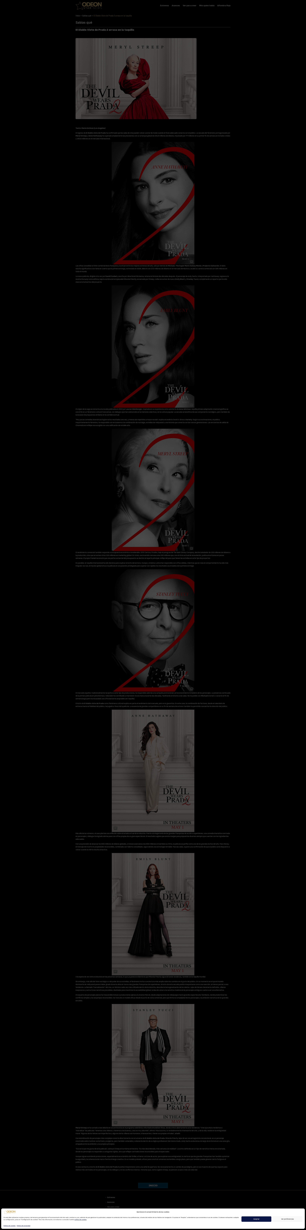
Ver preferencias (287, 1219)
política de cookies (80, 1219)
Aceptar (256, 1219)
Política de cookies (10, 1225)
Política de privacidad (23, 1225)
